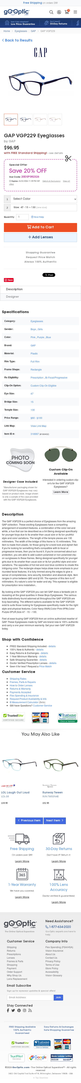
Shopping (12, 964)
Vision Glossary (53, 975)
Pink (33, 337)
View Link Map (38, 425)
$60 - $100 (36, 417)
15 (32, 401)
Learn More (61, 492)
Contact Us (51, 957)
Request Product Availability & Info (28, 698)
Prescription (37, 377)
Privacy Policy (52, 961)
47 (32, 393)
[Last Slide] (6, 84)
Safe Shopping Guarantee (59, 1030)
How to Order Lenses (21, 685)
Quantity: (9, 217)
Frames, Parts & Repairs (23, 682)
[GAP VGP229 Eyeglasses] (11, 119)
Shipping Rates (18, 678)
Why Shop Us (14, 975)
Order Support (14, 971)
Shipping (12, 947)
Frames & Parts (15, 961)
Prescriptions (14, 954)
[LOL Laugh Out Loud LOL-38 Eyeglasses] (19, 764)
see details (56, 153)
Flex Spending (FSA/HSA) (59, 947)
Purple (40, 337)
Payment (11, 968)
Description (14, 289)
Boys (33, 329)
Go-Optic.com (20, 1068)
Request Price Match (40, 257)
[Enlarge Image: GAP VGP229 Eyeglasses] (42, 84)
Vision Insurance (54, 950)
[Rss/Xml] (30, 1011)
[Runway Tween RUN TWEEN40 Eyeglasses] (60, 764)
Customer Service (42, 705)
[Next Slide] (74, 84)
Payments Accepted (20, 692)
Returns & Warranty (20, 688)
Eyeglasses (21, 31)
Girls (40, 329)
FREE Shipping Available (22, 1027)
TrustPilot (16, 1057)
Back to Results (18, 40)
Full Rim (35, 361)
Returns (11, 950)
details (52, 646)
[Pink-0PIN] (40, 119)
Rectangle (36, 369)
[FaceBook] (8, 1011)
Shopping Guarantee (40, 252)
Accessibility (52, 971)
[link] (67, 717)
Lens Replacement (17, 978)
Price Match (45, 666)
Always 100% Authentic (40, 262)
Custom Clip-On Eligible (43, 385)
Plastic (34, 353)
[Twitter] (13, 1011)
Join (58, 997)
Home (7, 31)
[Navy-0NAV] (25, 119)
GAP (33, 31)
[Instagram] (24, 1011)
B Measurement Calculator (24, 702)
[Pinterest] (19, 1011)
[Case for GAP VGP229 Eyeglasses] (20, 459)
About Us (50, 954)
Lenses (11, 957)
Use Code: (15, 177)
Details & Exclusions (51, 181)
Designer (12, 296)
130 (33, 409)
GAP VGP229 (47, 31)
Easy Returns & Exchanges (59, 1027)
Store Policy (51, 968)
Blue (48, 337)
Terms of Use (52, 964)
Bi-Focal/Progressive (56, 377)
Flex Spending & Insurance (24, 695)
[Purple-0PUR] (55, 119)
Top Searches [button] (41, 1077)
